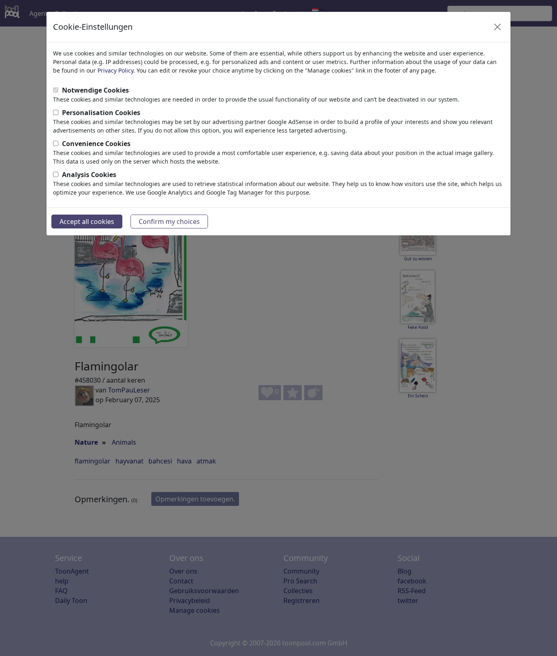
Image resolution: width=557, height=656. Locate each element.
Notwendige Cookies (95, 90)
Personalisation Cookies (101, 112)
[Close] (497, 26)
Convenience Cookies (96, 143)
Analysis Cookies (89, 174)
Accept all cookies (87, 221)
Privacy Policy (115, 70)
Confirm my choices (169, 221)
